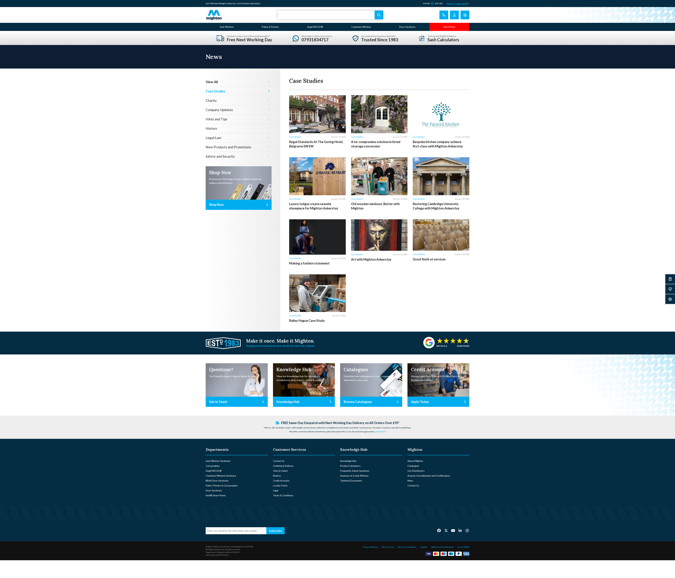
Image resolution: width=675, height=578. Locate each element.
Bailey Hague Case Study (307, 320)
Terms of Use (387, 547)
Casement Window (361, 26)
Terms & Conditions (283, 495)
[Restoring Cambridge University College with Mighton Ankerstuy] (441, 176)
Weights (223, 3)
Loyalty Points (280, 485)
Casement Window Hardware (221, 475)
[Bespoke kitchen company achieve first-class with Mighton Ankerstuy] (441, 114)
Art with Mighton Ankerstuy (371, 259)
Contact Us (278, 461)
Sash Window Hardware (218, 461)
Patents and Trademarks (442, 547)
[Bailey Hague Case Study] (317, 293)
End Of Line (449, 26)
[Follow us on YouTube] (453, 530)
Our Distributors (416, 470)
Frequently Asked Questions (354, 470)
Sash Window (227, 26)
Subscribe (275, 530)
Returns (277, 475)
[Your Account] (454, 15)
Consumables (213, 465)
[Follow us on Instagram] (467, 530)
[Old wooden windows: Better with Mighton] (379, 176)
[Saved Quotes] (670, 289)
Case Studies (295, 137)
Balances (231, 3)
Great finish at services (429, 259)
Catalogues (413, 465)
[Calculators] (670, 279)
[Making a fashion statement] (317, 237)
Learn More (380, 431)
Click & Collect (280, 470)
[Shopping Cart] (465, 15)
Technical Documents (351, 480)
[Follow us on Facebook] (439, 530)
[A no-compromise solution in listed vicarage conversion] (379, 114)
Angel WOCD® (315, 26)
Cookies (424, 547)
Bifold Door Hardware (217, 480)
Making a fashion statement (309, 263)
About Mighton (415, 461)
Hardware (245, 3)
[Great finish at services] (441, 235)
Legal (275, 490)
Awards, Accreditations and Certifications (428, 475)
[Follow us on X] (446, 530)
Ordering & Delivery (283, 465)
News (410, 480)
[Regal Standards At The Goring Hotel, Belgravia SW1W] (317, 114)
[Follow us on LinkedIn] (460, 530)
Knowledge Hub (348, 461)
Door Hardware (407, 26)
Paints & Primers (270, 26)
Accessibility (463, 547)
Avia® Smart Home (216, 495)
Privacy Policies (370, 547)
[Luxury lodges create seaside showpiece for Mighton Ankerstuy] (317, 176)
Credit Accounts (281, 480)
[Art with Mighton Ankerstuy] (379, 235)
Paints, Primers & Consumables (221, 485)
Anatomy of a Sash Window (354, 475)
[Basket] (670, 299)
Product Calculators (350, 465)
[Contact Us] (443, 15)
